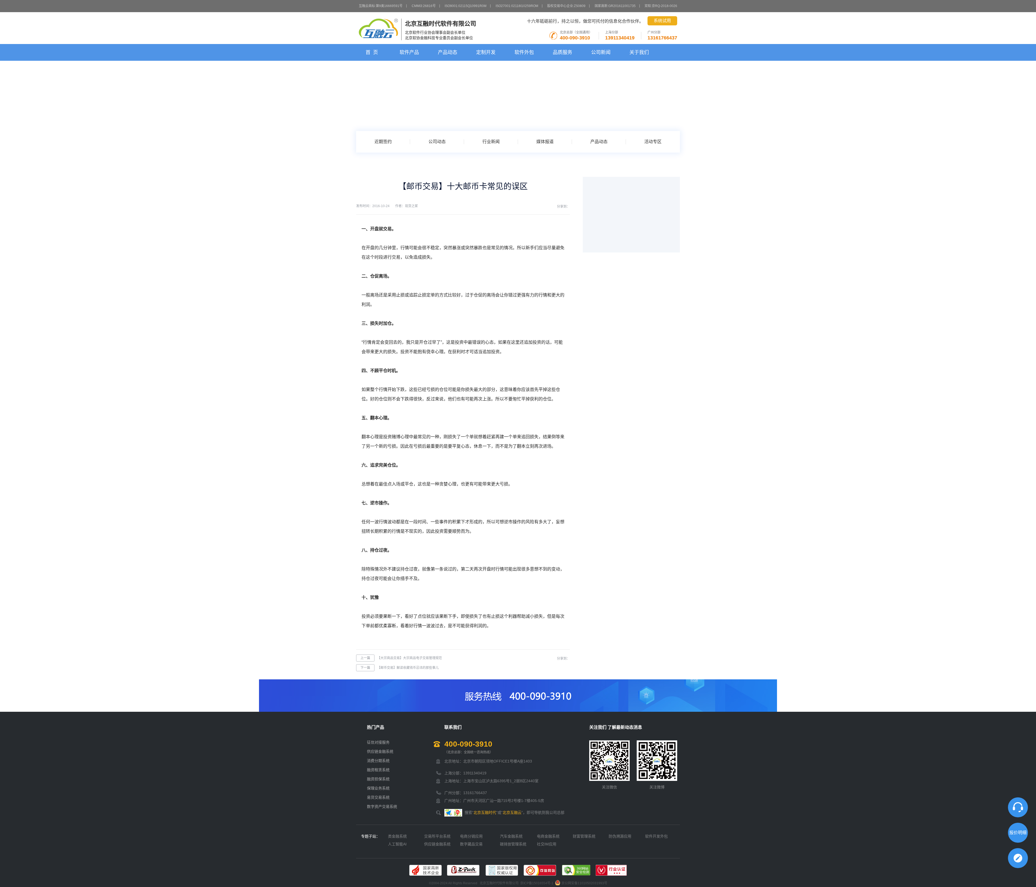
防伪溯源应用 (620, 836)
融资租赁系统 (378, 770)
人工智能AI (397, 844)
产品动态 (447, 52)
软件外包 (524, 52)
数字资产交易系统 (382, 806)
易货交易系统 (378, 797)
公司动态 (437, 141)
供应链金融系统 (380, 751)
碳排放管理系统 (513, 844)
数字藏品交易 (471, 844)
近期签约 (383, 141)
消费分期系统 (378, 760)
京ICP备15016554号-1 (536, 883)
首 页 (372, 52)
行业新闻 (491, 141)
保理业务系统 (378, 788)
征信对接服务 (378, 742)
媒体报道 (545, 141)
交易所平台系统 (437, 836)
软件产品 (409, 52)
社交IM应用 (546, 844)
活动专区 (653, 141)
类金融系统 (397, 836)
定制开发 (486, 52)
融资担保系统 (378, 779)
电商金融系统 (548, 836)
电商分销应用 (471, 836)
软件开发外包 (656, 836)
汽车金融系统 (511, 836)
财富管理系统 (584, 836)
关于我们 (639, 52)
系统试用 (662, 20)
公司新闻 (601, 52)
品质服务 (562, 52)
